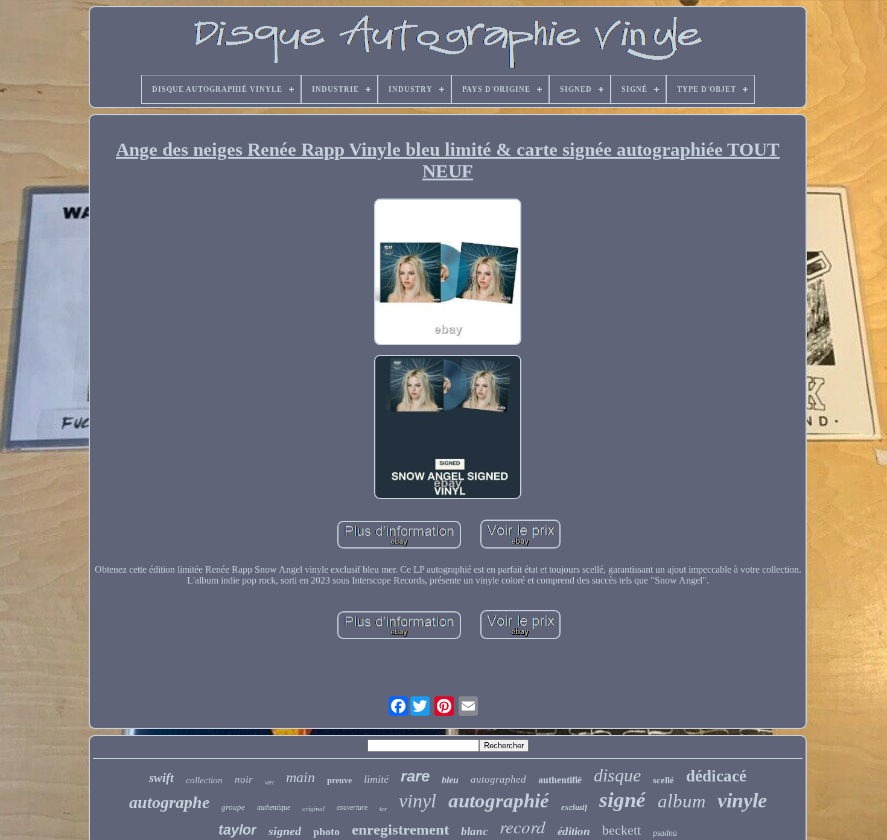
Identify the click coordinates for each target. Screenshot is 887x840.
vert (269, 782)
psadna (665, 833)
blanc (474, 831)
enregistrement (400, 829)
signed (285, 831)
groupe (233, 807)
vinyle (742, 800)
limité (376, 779)
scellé (663, 780)
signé (622, 800)
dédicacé (716, 776)
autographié (498, 801)
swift (161, 778)
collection (204, 780)
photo (326, 832)
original (313, 808)
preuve (339, 780)
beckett (621, 830)
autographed (498, 779)
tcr (383, 808)
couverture (352, 807)
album (681, 801)
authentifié (560, 780)
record (522, 826)
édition (574, 831)
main (300, 777)
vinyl (417, 801)
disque (617, 775)
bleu (450, 780)
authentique (273, 807)
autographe (169, 802)
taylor (237, 830)
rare (415, 776)
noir (244, 779)
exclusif (574, 807)
